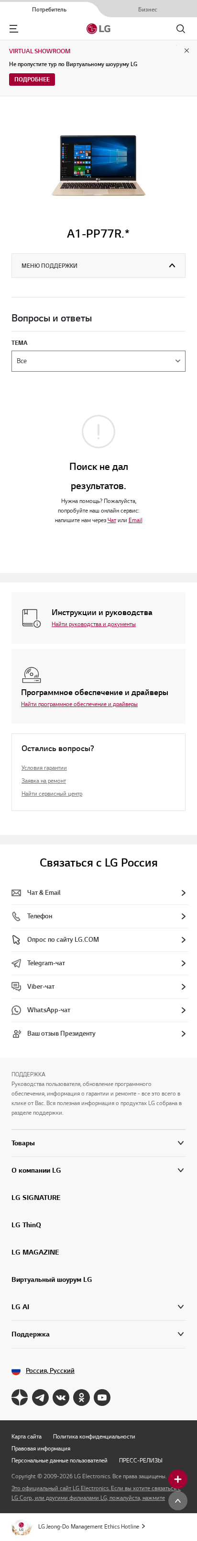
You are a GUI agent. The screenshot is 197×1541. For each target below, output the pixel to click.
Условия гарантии (44, 768)
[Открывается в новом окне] (19, 1397)
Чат (112, 520)
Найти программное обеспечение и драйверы (79, 704)
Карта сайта (26, 1436)
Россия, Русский (50, 1370)
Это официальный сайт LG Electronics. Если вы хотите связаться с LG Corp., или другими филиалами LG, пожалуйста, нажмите (96, 1493)
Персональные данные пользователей (59, 1460)
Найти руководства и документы (94, 624)
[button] (98, 1170)
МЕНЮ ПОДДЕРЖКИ (49, 266)
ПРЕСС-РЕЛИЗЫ (141, 1460)
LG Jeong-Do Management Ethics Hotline (88, 1526)
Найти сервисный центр (52, 793)
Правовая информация (40, 1448)
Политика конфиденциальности (94, 1436)
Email (135, 520)
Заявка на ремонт (44, 780)
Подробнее (32, 79)
